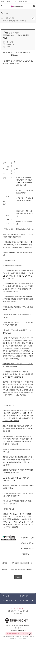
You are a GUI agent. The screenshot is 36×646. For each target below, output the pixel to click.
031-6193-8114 (21, 630)
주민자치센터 (7, 600)
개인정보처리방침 (17, 608)
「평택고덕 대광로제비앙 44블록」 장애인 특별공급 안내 (22, 569)
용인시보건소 (23, 2)
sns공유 (33, 18)
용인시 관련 (24, 600)
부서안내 (6, 596)
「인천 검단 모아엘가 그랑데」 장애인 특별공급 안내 (22, 563)
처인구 (9, 2)
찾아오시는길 (18, 613)
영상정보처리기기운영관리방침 (18, 611)
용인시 (3, 2)
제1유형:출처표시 (28, 543)
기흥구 (15, 2)
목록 (18, 577)
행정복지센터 (24, 596)
